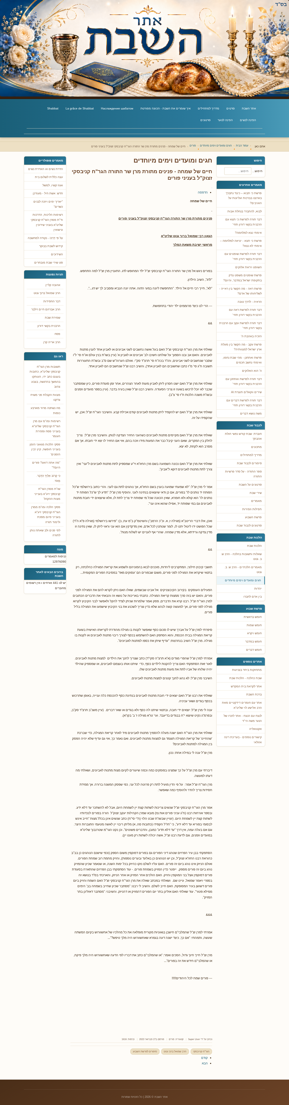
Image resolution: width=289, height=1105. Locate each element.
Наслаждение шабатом (117, 108)
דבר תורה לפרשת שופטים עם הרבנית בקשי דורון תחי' (243, 256)
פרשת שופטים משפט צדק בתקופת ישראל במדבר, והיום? (242, 278)
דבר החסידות (51, 301)
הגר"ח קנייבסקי (201, 1051)
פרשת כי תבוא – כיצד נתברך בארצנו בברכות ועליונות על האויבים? (244, 198)
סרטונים (205, 120)
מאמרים (256, 501)
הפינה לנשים (248, 120)
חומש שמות (254, 625)
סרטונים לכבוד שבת (249, 525)
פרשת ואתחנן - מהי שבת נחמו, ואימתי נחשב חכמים (242, 360)
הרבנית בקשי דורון (48, 325)
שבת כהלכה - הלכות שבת (245, 678)
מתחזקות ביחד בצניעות (247, 669)
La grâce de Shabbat (80, 108)
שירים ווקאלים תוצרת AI (246, 392)
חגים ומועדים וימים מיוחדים (243, 580)
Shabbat (52, 108)
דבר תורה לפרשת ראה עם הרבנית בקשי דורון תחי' (245, 312)
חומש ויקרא (254, 633)
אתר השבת (249, 108)
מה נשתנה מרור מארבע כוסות (45, 410)
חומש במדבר (253, 641)
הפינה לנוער (225, 120)
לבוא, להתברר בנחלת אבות (244, 211)
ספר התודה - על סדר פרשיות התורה (243, 474)
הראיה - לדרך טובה (250, 301)
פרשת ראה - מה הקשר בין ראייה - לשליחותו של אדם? (240, 291)
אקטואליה (255, 729)
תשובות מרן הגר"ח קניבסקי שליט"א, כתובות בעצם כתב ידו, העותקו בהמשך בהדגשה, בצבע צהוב (45, 376)
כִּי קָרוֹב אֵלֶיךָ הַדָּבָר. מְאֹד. (48, 478)
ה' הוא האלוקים (252, 370)
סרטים (230, 108)
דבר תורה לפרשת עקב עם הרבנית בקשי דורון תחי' (240, 326)
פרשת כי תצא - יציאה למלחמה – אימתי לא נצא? (241, 243)
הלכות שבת (254, 545)
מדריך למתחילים (208, 108)
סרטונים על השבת (250, 484)
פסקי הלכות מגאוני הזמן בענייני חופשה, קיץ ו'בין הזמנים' (45, 449)
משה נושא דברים (251, 413)
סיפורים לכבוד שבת (249, 463)
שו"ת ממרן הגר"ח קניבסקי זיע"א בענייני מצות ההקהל (47, 493)
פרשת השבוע (253, 517)
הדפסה (203, 192)
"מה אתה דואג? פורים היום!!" (46, 465)
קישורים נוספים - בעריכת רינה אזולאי (243, 740)
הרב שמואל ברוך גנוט (175, 1051)
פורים (171, 1039)
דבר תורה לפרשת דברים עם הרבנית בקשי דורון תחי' (244, 403)
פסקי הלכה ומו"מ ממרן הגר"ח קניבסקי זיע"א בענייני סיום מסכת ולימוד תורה (45, 515)
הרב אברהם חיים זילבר (45, 309)
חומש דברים (254, 649)
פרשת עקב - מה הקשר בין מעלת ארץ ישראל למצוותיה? (241, 347)
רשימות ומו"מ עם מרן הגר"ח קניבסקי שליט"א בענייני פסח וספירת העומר (46, 429)
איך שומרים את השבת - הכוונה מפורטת (165, 108)
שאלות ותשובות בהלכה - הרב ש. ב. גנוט (241, 556)
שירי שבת (256, 492)
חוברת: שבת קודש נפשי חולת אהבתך (243, 436)
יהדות (258, 588)
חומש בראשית (253, 617)
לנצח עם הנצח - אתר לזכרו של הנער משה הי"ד (243, 718)
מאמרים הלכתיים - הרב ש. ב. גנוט (243, 570)
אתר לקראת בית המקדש (246, 686)
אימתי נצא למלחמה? (248, 232)
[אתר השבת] (144, 48)
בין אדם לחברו (253, 596)
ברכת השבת (254, 694)
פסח (57, 334)
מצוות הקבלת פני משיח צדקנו (45, 397)
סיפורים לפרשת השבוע (145, 1051)
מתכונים (256, 447)
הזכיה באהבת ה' (251, 336)
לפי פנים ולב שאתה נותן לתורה (45, 533)
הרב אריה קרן (51, 342)
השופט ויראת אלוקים (248, 267)
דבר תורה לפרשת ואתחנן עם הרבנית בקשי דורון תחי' (244, 381)
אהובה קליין (52, 285)
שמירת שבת (52, 317)
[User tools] (211, 187)
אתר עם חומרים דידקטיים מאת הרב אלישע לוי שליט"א (242, 705)
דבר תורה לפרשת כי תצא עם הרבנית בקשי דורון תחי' (243, 222)
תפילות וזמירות (252, 509)
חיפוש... (257, 171)
